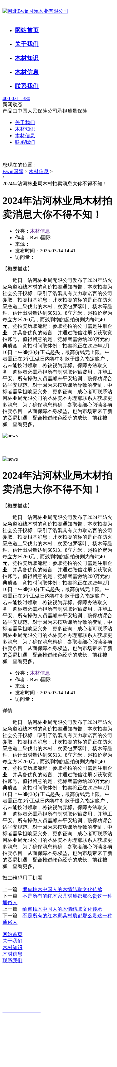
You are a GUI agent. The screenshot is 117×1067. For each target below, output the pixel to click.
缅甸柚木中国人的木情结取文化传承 (62, 889)
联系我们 (27, 86)
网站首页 (27, 30)
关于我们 (27, 44)
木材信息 (27, 72)
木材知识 (27, 58)
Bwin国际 (12, 171)
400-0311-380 (16, 98)
